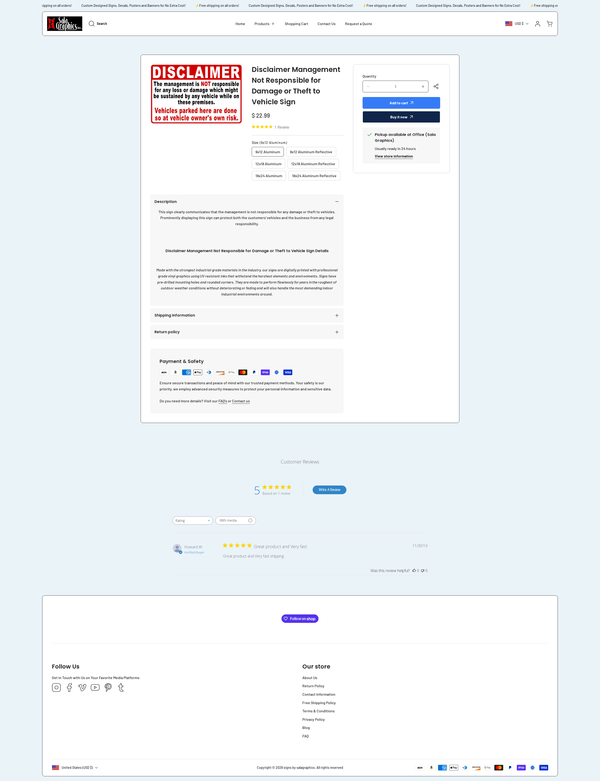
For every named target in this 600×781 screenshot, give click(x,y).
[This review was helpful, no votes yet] (414, 570)
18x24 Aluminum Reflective (314, 175)
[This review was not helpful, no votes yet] (422, 570)
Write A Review (329, 489)
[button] (265, 23)
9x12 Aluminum (267, 151)
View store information (394, 156)
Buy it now (399, 117)
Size (269, 142)
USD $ (519, 24)
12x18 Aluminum (268, 163)
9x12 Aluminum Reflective (311, 151)
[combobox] (192, 520)
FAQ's (222, 401)
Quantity (369, 76)
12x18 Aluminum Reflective (313, 163)
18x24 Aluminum (268, 175)
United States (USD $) (77, 768)
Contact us (241, 401)
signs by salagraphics (299, 768)
